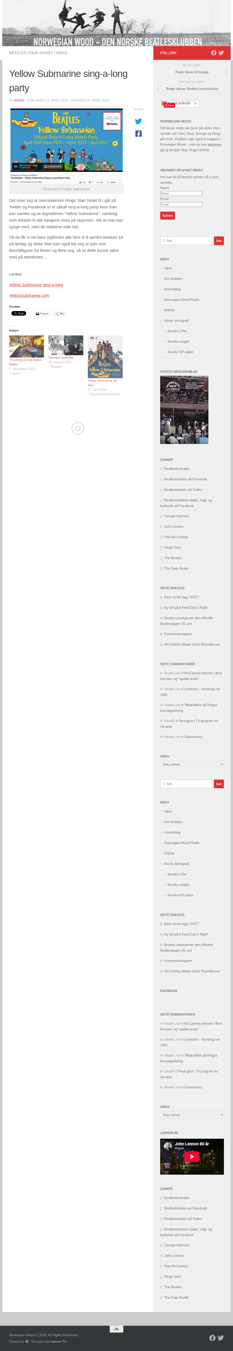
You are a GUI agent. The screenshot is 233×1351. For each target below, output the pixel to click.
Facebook (168, 991)
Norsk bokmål (178, 103)
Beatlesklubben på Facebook (185, 479)
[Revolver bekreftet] (65, 345)
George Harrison (176, 516)
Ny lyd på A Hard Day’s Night (186, 607)
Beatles (17, 53)
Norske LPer (177, 331)
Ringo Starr (172, 547)
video (61, 53)
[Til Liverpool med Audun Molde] (26, 346)
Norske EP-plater (180, 352)
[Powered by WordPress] (26, 1341)
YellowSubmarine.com (29, 295)
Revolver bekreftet (61, 357)
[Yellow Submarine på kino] (105, 356)
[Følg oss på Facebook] (214, 53)
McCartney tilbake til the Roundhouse (192, 644)
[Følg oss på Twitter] (221, 53)
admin (19, 100)
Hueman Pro (59, 1341)
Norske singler (178, 341)
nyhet (46, 53)
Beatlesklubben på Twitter (183, 490)
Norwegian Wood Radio (181, 300)
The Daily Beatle (176, 568)
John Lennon (173, 526)
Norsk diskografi (176, 320)
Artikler (169, 310)
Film (33, 53)
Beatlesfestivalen (177, 469)
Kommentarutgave (178, 634)
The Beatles (173, 558)
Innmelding (172, 289)
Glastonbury (193, 737)
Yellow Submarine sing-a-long (36, 285)
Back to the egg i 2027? (181, 597)
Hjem (168, 268)
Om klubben (173, 279)
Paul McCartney (176, 537)
